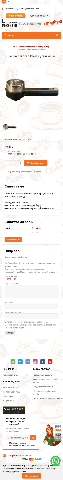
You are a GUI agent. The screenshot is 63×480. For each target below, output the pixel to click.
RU (9, 1)
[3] (10, 279)
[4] (12, 279)
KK (4, 1)
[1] (5, 279)
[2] (8, 279)
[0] (46, 25)
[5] (15, 279)
